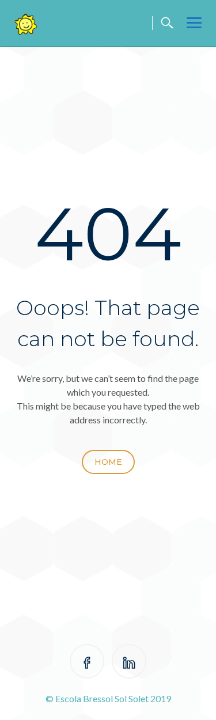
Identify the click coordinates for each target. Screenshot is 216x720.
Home (108, 462)
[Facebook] (87, 663)
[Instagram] (129, 663)
